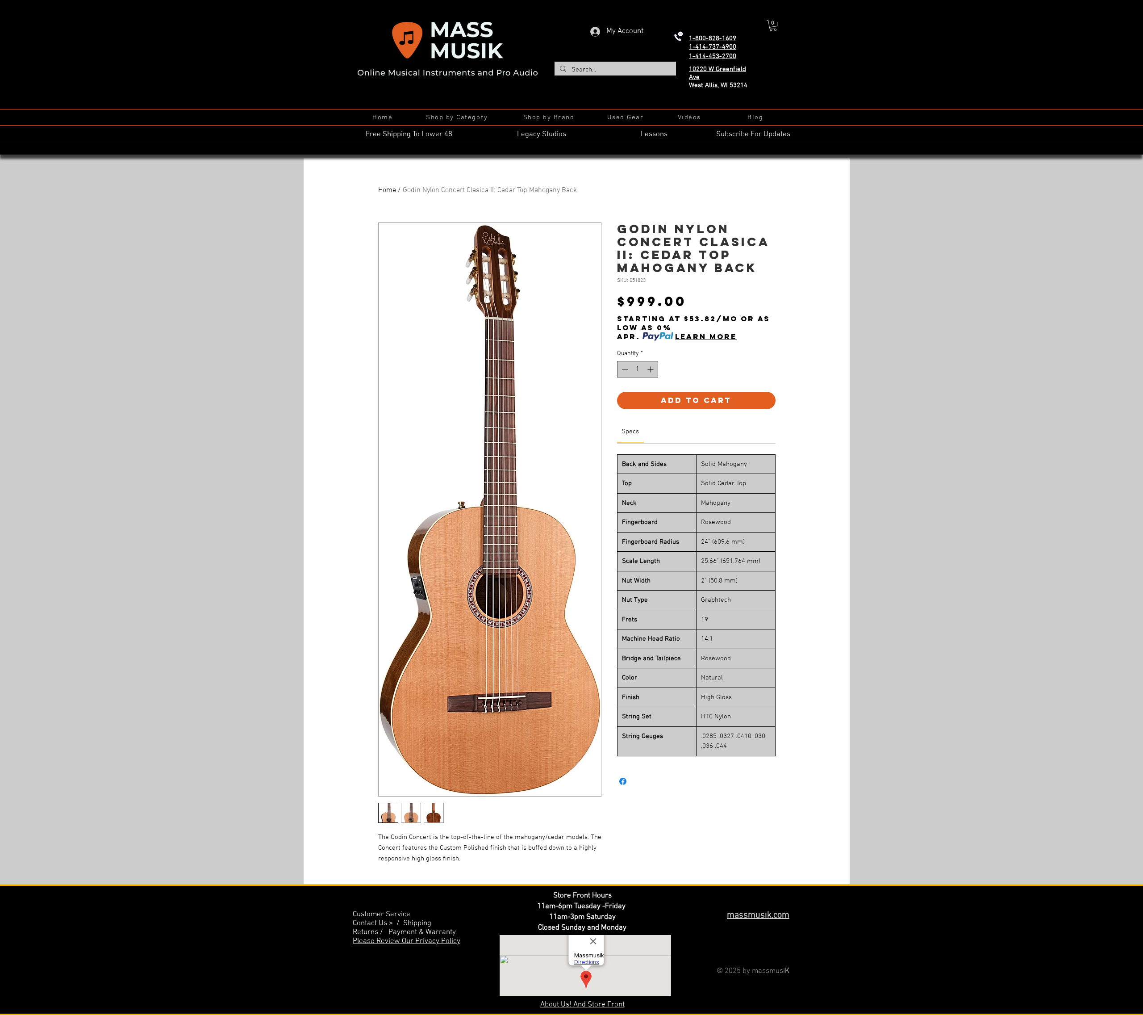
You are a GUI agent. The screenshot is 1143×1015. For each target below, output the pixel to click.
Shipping (417, 923)
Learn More (706, 336)
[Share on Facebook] (622, 781)
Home (387, 190)
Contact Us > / (378, 923)
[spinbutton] (638, 369)
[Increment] (651, 369)
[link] (630, 432)
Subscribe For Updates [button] (753, 134)
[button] (773, 25)
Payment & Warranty (422, 932)
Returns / (370, 932)
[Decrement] (624, 369)
